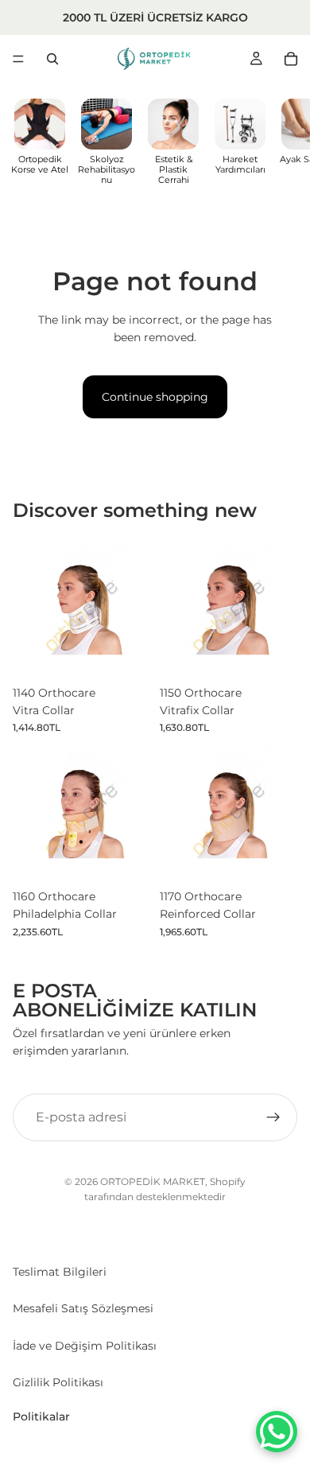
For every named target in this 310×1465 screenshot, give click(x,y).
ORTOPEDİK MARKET (152, 1181)
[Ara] (52, 58)
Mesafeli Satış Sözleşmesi (83, 1308)
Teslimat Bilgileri (60, 1272)
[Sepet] (290, 58)
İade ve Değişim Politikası (85, 1346)
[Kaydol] (273, 1117)
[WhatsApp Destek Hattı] (276, 1431)
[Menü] (18, 59)
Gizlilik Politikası (58, 1382)
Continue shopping (155, 397)
